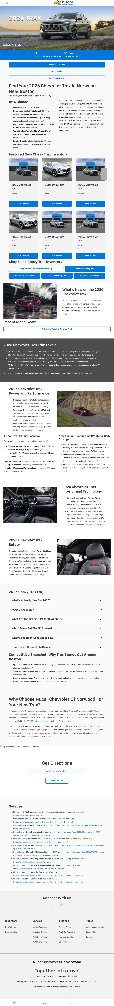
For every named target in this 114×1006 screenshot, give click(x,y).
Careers (89, 937)
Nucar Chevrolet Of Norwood (65, 976)
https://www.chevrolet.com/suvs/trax (28, 815)
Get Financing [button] (57, 71)
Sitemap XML (82, 982)
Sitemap (72, 982)
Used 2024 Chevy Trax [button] (24, 276)
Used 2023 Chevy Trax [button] (57, 276)
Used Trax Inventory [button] (57, 78)
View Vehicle (23, 204)
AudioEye (92, 982)
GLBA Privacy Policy (38, 982)
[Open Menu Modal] (7, 3)
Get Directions (57, 781)
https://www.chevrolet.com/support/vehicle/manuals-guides (38, 869)
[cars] (52, 904)
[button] (104, 174)
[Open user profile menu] (100, 1002)
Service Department (41, 927)
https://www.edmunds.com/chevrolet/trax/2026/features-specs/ (40, 842)
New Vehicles (10, 927)
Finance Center (65, 927)
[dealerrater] (61, 904)
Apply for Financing (67, 932)
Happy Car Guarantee (62, 721)
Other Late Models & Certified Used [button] (57, 329)
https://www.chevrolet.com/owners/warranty (32, 862)
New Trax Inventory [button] (57, 64)
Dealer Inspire (74, 987)
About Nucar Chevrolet (95, 927)
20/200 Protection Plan (36, 721)
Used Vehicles (11, 932)
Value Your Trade (65, 942)
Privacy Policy (22, 982)
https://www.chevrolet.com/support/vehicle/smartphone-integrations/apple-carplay (48, 876)
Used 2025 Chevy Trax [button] (85, 269)
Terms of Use (52, 982)
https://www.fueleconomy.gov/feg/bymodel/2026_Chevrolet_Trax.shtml (43, 822)
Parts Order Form (40, 942)
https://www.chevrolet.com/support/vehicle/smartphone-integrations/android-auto (48, 882)
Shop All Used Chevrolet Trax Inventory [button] (36, 269)
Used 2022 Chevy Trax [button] (89, 276)
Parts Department (40, 937)
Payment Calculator (67, 937)
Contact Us (90, 932)
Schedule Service (40, 932)
